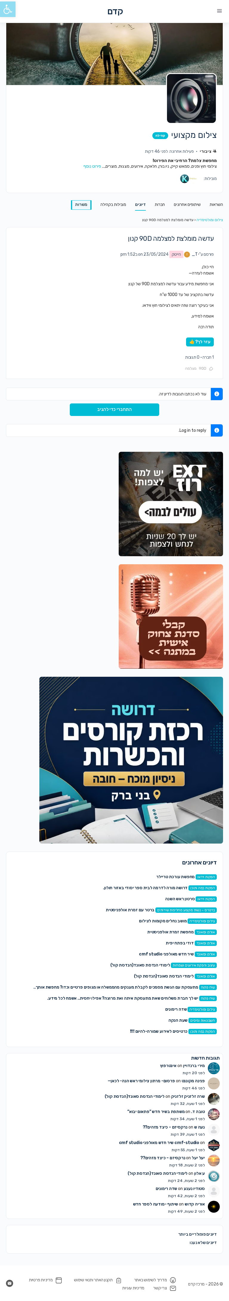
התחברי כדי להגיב (114, 409)
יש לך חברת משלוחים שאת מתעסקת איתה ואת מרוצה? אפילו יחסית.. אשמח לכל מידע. (122, 998)
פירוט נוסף (92, 166)
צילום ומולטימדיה (209, 220)
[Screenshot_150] (131, 759)
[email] (9, 1283)
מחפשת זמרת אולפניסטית (170, 932)
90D (202, 368)
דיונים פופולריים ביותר (197, 1234)
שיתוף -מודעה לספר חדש (155, 1204)
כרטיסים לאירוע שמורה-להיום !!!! (159, 1031)
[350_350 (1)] (171, 503)
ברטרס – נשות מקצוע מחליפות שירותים (186, 910)
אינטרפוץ (168, 1065)
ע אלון (199, 1173)
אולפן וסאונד (205, 932)
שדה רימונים (176, 1009)
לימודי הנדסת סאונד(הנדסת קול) (140, 965)
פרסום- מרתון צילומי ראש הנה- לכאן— (141, 1080)
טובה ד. (198, 1111)
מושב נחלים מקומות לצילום (163, 921)
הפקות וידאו (206, 877)
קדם (115, 11)
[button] (8, 9)
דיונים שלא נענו (203, 1242)
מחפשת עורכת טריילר (175, 876)
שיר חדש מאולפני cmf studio (166, 954)
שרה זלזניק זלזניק (188, 1096)
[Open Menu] (219, 11)
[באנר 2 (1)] (171, 616)
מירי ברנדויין (194, 1065)
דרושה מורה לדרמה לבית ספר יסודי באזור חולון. (145, 887)
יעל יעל (198, 1157)
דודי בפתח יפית (180, 943)
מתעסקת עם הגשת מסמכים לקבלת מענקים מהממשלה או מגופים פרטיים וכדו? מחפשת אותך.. (115, 987)
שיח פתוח (208, 987)
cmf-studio (186, 1142)
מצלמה (190, 368)
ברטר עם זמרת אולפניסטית (130, 909)
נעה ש (199, 1127)
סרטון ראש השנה (180, 898)
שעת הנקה (178, 1020)
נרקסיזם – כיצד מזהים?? (165, 1127)
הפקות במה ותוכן (202, 888)
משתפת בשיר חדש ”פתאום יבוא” (156, 1111)
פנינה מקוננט (193, 1080)
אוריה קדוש (195, 1204)
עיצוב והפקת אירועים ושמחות (194, 965)
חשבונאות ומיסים (202, 1020)
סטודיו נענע (194, 1188)
